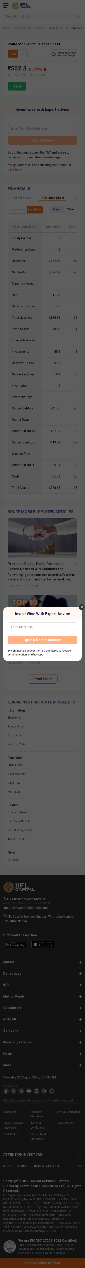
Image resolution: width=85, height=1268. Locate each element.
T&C (42, 650)
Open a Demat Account (42, 640)
